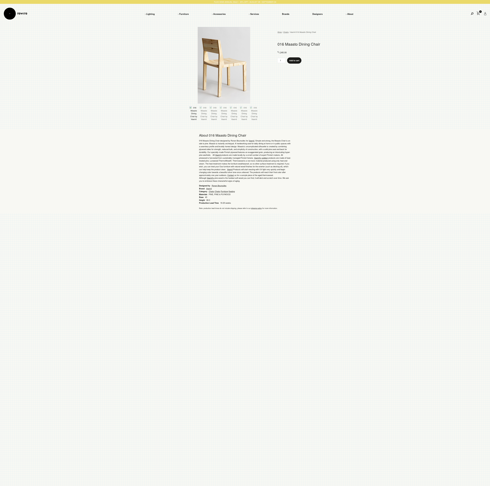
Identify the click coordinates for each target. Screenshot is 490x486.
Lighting (150, 13)
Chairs (286, 32)
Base (201, 197)
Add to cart (294, 60)
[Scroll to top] (481, 480)
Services (254, 13)
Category (203, 191)
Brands (285, 13)
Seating (232, 191)
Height (202, 200)
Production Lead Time (209, 202)
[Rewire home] (15, 14)
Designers (317, 13)
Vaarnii (251, 140)
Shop (280, 32)
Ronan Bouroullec (219, 185)
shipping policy (256, 208)
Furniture (184, 13)
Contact (230, 175)
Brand (202, 188)
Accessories (219, 13)
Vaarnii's (257, 158)
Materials (203, 194)
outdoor (265, 158)
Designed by (204, 185)
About (350, 13)
